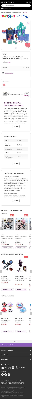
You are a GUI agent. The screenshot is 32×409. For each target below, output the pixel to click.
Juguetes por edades (16, 12)
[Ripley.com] (9, 2)
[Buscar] (3, 5)
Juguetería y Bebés (5, 12)
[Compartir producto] (28, 23)
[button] (30, 2)
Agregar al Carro (7, 247)
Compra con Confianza (7, 350)
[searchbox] (18, 5)
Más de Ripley (4, 359)
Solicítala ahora (9, 73)
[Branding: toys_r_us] (15, 18)
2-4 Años (25, 12)
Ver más (16, 126)
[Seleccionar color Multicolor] (4, 85)
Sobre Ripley (4, 354)
